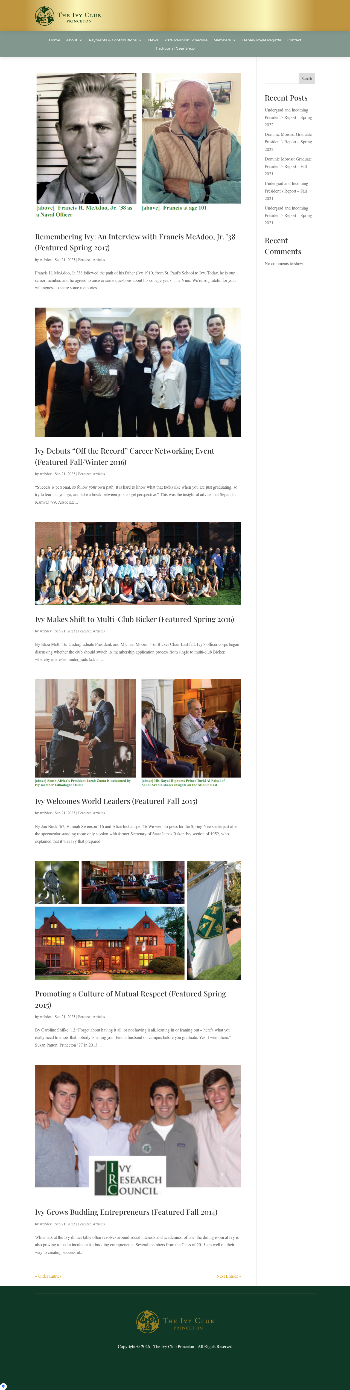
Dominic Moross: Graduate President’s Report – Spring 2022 (288, 141)
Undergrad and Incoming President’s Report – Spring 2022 (288, 117)
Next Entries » (229, 1276)
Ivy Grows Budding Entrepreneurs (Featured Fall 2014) (126, 1212)
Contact (294, 40)
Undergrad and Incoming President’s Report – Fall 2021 (286, 190)
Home (54, 40)
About (71, 40)
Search (307, 78)
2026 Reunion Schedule (186, 40)
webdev (46, 259)
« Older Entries (48, 1276)
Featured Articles (91, 259)
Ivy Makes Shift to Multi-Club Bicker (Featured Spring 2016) (134, 619)
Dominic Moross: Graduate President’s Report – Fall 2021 (288, 166)
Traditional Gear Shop (175, 48)
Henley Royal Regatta (261, 40)
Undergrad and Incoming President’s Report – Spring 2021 (288, 215)
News (153, 40)
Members (222, 40)
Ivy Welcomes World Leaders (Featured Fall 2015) (116, 801)
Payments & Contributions (113, 40)
